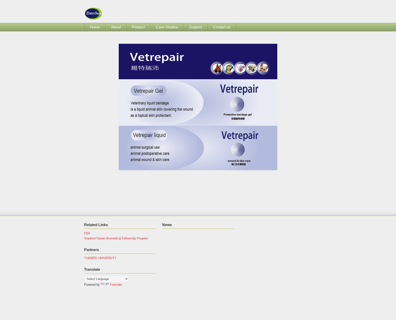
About (116, 27)
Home (95, 27)
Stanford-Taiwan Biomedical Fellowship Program (116, 238)
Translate (116, 284)
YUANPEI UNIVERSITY (100, 258)
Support (195, 27)
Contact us (222, 27)
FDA (87, 233)
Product (138, 27)
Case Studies (167, 27)
